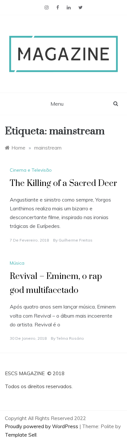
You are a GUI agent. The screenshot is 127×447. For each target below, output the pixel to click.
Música (17, 263)
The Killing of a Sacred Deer (63, 183)
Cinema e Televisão (31, 170)
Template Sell (20, 435)
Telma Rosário (70, 338)
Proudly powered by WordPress (42, 426)
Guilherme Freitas (75, 240)
